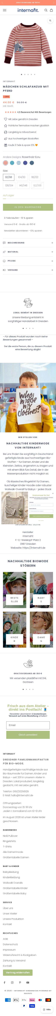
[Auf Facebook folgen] (4, 982)
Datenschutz (10, 944)
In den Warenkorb (27, 207)
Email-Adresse (32, 508)
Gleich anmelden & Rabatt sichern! (41, 516)
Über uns (8, 908)
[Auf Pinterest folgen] (20, 982)
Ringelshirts (9, 841)
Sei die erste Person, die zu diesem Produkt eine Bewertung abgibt (28, 348)
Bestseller (15, 599)
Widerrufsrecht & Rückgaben (19, 955)
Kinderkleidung (11, 877)
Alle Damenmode (13, 852)
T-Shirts (7, 846)
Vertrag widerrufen (18, 972)
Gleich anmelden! (28, 734)
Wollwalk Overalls (13, 883)
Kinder (15, 639)
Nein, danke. (41, 520)
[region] (28, 310)
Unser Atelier (10, 913)
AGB (5, 939)
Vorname (31, 502)
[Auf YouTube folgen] (27, 982)
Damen (41, 639)
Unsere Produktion (13, 919)
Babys (41, 599)
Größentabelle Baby (14, 893)
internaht (9, 81)
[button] (28, 347)
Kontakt (7, 924)
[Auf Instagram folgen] (12, 982)
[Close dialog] (53, 493)
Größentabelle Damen (16, 857)
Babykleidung (11, 872)
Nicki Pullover (10, 836)
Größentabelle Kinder (15, 888)
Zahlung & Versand (14, 960)
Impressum (9, 949)
